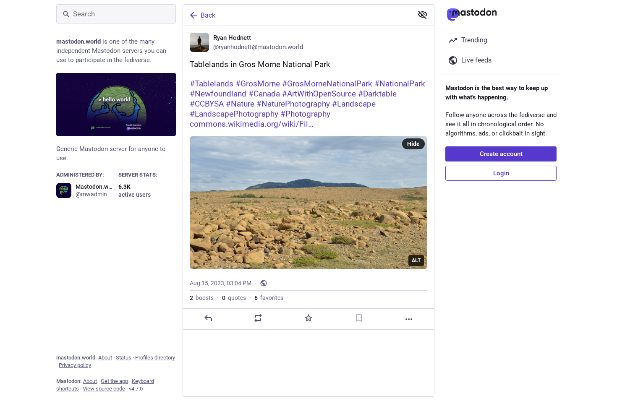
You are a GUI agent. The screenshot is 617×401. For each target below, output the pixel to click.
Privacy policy (75, 365)
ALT (416, 260)
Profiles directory (155, 357)
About (105, 357)
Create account (501, 154)
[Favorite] (308, 318)
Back (208, 15)
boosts (202, 297)
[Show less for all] (422, 15)
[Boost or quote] (258, 318)
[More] (409, 319)
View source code (104, 388)
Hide (413, 144)
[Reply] (208, 318)
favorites (268, 297)
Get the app (114, 381)
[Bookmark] (359, 318)
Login (501, 173)
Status (123, 357)
